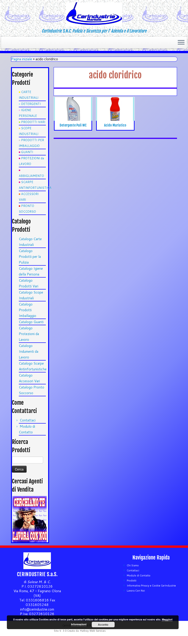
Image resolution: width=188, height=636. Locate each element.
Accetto (103, 624)
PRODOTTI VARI (33, 122)
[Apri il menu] (181, 42)
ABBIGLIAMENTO (31, 176)
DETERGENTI (31, 104)
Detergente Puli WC (73, 125)
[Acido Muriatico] (115, 111)
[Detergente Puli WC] (73, 112)
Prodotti (131, 580)
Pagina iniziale (21, 59)
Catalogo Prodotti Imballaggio (27, 310)
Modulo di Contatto (138, 575)
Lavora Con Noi (136, 590)
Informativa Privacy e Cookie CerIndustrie (151, 585)
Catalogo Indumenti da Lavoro (28, 351)
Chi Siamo (133, 565)
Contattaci (28, 420)
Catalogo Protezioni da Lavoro (29, 334)
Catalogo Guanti (31, 321)
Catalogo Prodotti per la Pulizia (30, 256)
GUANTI (27, 152)
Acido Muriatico (115, 125)
